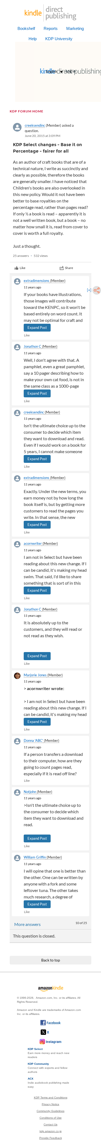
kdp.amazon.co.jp (51, 1131)
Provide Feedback (50, 1137)
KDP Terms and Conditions (50, 1097)
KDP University (58, 38)
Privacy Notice (50, 1104)
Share (69, 268)
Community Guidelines (50, 1110)
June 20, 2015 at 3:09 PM (42, 136)
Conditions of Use (51, 1117)
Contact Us (50, 1124)
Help (33, 38)
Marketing (75, 28)
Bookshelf (26, 28)
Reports (51, 28)
